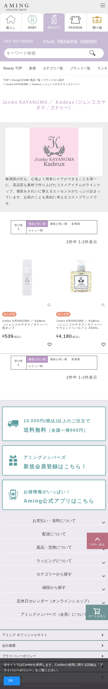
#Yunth (49, 41)
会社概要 (9, 646)
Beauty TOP (12, 68)
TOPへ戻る (97, 544)
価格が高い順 (58, 223)
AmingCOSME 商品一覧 (26, 80)
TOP (6, 80)
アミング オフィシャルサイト (24, 635)
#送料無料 (88, 41)
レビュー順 (36, 230)
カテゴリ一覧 (53, 68)
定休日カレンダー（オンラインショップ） (54, 601)
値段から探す (54, 587)
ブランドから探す (54, 80)
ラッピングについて (54, 561)
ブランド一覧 (80, 68)
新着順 (76, 223)
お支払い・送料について (54, 521)
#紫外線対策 (67, 41)
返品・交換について (54, 547)
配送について (54, 534)
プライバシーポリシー (19, 656)
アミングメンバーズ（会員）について (54, 614)
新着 (32, 68)
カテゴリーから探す (54, 574)
